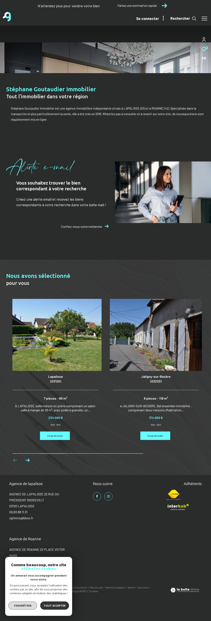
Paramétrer (23, 605)
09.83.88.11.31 (18, 512)
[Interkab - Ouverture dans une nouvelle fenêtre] (178, 507)
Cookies (93, 591)
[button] (27, 460)
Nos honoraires (78, 587)
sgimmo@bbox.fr (21, 518)
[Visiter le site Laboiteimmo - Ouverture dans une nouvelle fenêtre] (185, 590)
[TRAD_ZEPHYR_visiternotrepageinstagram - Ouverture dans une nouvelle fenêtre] (108, 496)
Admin (131, 587)
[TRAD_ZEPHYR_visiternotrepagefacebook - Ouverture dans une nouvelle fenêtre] (97, 496)
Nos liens (143, 587)
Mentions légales (115, 587)
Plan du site (96, 587)
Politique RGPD (77, 591)
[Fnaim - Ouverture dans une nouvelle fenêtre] (173, 495)
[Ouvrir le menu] (204, 18)
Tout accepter (55, 605)
